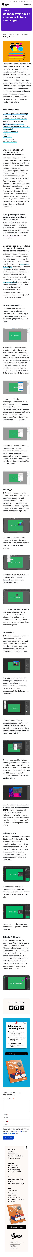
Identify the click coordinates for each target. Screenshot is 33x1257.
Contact (10, 1151)
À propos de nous (14, 1158)
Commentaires (13, 1154)
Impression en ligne (14, 1170)
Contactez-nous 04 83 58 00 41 (21, 1)
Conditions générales (15, 1156)
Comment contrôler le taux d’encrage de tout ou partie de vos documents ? (16, 126)
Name (5, 1115)
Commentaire (8, 1099)
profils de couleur (13, 235)
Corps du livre (13, 1190)
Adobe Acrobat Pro (10, 132)
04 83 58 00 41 (13, 1246)
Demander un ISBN (14, 1172)
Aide (5, 11)
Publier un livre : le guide (16, 1199)
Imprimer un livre (14, 1165)
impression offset (10, 282)
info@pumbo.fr (13, 1248)
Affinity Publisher (10, 142)
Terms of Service (9, 1133)
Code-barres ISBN (14, 1197)
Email (5, 1122)
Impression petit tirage (16, 1183)
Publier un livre (13, 1167)
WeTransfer (12, 1201)
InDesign (6, 134)
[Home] (5, 4)
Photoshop (7, 137)
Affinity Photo (8, 139)
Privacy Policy (19, 1131)
